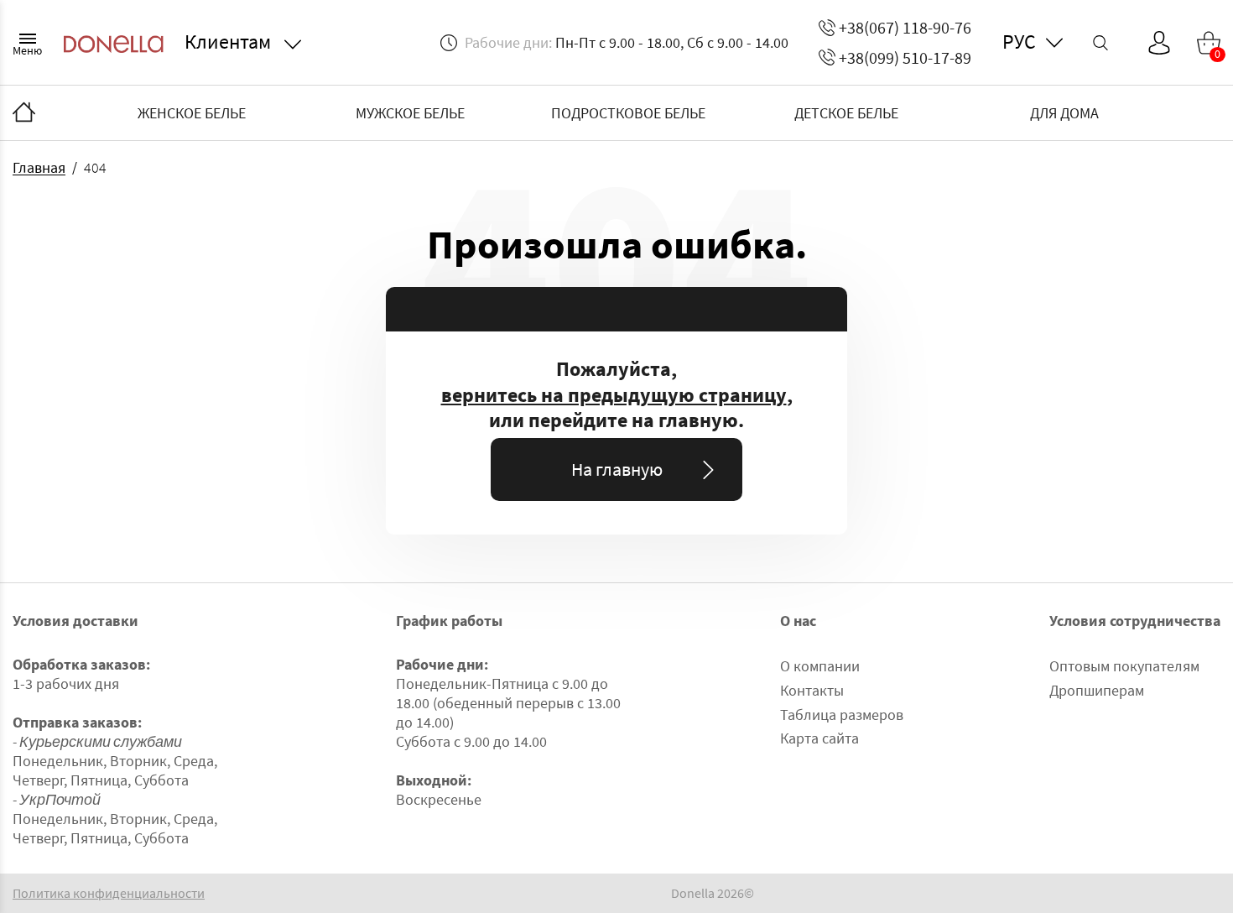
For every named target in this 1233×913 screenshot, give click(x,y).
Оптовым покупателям (1124, 666)
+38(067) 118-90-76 (905, 27)
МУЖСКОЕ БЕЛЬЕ (410, 113)
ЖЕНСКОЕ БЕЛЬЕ (192, 113)
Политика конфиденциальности (109, 893)
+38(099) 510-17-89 (905, 57)
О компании (820, 666)
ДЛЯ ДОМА (1064, 113)
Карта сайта (819, 738)
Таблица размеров (841, 714)
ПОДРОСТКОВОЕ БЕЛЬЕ (628, 113)
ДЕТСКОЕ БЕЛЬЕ (846, 113)
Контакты (812, 690)
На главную (617, 469)
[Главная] (24, 113)
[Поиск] (1100, 43)
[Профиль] (1159, 42)
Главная (39, 167)
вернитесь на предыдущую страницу (614, 395)
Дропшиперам (1096, 690)
